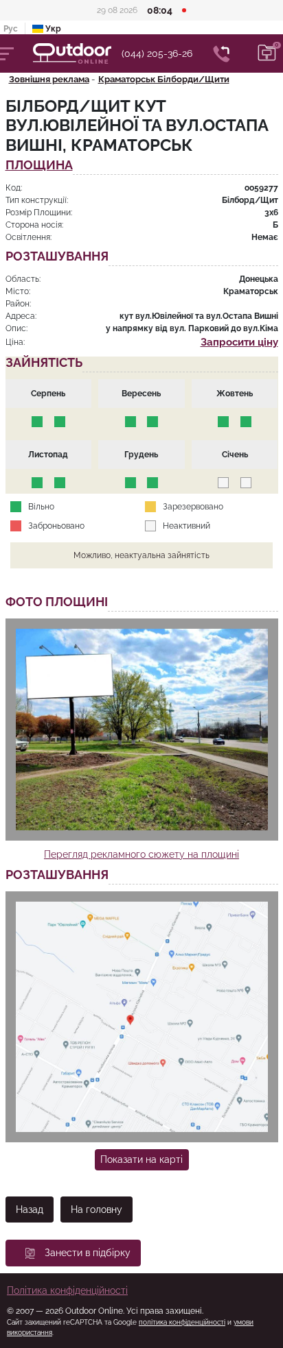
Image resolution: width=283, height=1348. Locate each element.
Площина (39, 165)
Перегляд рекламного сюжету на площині (141, 854)
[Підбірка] (267, 53)
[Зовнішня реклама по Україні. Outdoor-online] (77, 53)
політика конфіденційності (182, 1322)
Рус (10, 29)
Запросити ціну (239, 342)
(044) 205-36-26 (157, 53)
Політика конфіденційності (67, 1290)
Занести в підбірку (88, 1252)
